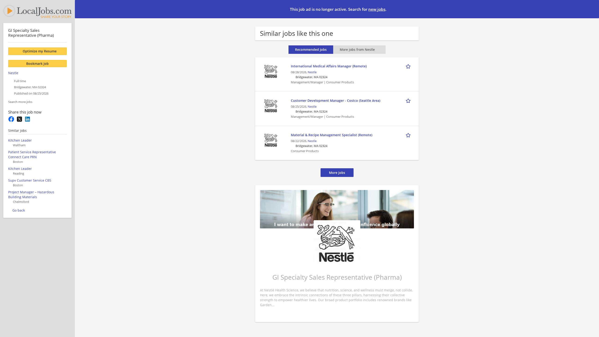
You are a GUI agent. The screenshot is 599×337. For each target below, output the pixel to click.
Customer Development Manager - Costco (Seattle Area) (335, 100)
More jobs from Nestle (357, 49)
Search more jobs (20, 102)
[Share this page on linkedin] (27, 119)
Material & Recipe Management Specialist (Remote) (331, 135)
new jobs (376, 9)
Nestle (312, 72)
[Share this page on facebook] (11, 119)
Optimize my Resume (40, 51)
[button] (592, 9)
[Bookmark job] (409, 66)
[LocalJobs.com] (37, 11)
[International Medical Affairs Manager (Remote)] (271, 71)
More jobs (337, 172)
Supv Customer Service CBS (29, 180)
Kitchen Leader (20, 140)
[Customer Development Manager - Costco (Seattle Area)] (271, 105)
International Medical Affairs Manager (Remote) (329, 66)
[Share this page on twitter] (19, 119)
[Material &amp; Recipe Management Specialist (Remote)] (271, 140)
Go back (18, 210)
